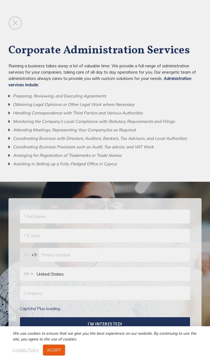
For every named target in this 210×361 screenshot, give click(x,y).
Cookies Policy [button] (26, 350)
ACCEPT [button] (54, 350)
